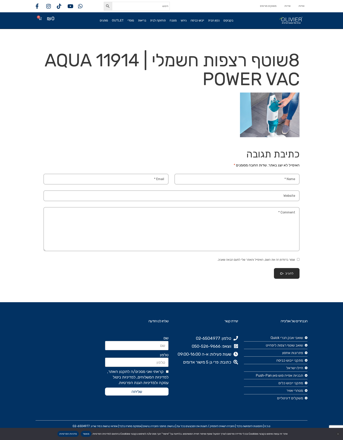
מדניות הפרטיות (68, 433)
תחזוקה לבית (158, 20)
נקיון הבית (214, 20)
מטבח (173, 20)
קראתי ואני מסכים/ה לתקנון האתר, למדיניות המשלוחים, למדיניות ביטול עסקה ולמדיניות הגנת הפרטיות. (138, 377)
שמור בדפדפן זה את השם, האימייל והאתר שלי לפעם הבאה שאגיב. (256, 259)
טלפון (164, 354)
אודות (301, 5)
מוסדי (131, 20)
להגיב (289, 273)
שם (166, 338)
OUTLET (118, 20)
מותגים (104, 20)
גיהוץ (184, 20)
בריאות (142, 20)
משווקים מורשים (268, 5)
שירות (287, 5)
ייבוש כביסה (197, 20)
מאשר (86, 433)
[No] (338, 434)
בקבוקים (228, 20)
